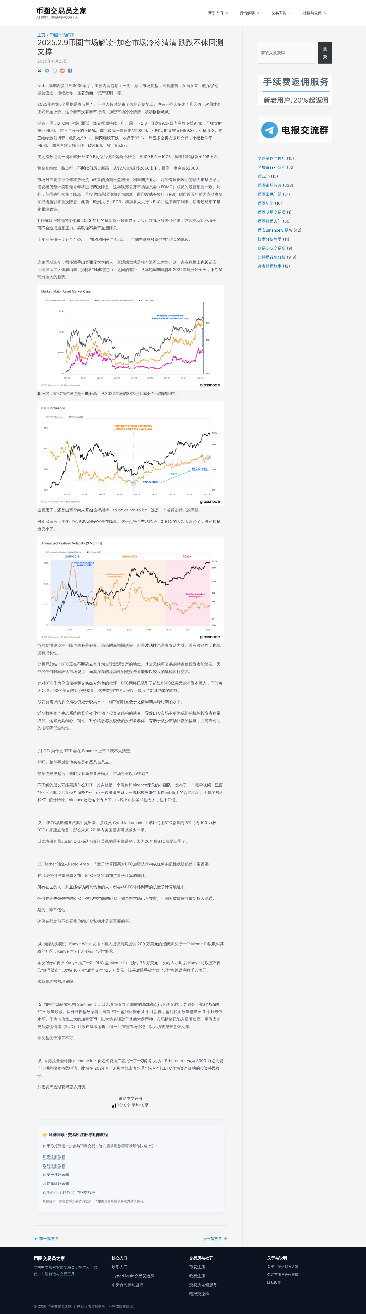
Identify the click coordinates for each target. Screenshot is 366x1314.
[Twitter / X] (39, 70)
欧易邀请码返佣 (56, 1183)
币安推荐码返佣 (56, 1174)
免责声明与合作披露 (283, 1274)
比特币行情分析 (272, 257)
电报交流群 (199, 1293)
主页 (41, 34)
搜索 (325, 52)
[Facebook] (70, 70)
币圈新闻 (266, 203)
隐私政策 (274, 1282)
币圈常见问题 (270, 194)
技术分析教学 (270, 239)
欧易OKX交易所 (272, 248)
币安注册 (197, 1266)
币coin (264, 176)
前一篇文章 (46, 1238)
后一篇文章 (214, 1238)
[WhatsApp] (55, 70)
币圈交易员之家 (61, 10)
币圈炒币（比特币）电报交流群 (69, 1192)
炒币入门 (119, 1266)
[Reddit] (62, 70)
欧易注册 (197, 1275)
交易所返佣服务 (203, 1284)
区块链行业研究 (272, 167)
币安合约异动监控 (127, 1284)
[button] (225, 13)
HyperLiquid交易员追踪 (133, 1275)
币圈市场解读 (62, 34)
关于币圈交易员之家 (283, 1266)
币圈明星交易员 (272, 212)
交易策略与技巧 (272, 158)
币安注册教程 (54, 1156)
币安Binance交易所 (275, 230)
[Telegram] (47, 70)
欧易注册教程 (54, 1165)
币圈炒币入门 (270, 221)
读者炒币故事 (270, 266)
